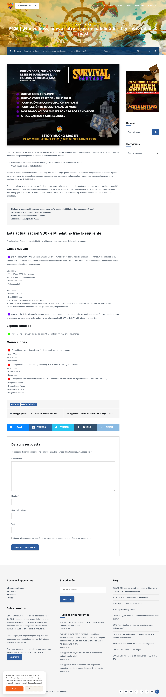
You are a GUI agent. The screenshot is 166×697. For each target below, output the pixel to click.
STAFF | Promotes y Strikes (124, 610)
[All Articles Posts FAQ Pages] (130, 51)
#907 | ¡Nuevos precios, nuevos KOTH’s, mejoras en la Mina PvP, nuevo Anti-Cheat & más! (105, 414)
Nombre (15, 496)
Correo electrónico (19, 510)
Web (13, 524)
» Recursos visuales (15, 588)
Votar (119, 5)
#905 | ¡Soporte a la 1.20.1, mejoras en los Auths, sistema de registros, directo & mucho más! (52, 414)
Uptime (11, 598)
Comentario (16, 459)
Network (17, 51)
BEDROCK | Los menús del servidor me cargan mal (133, 644)
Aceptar (14, 689)
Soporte (152, 5)
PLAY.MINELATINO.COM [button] (27, 5)
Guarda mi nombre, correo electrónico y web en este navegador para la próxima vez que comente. (52, 538)
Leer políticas (34, 689)
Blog (103, 5)
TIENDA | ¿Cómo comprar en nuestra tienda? (131, 597)
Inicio (95, 5)
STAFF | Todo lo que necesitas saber (128, 603)
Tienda (128, 5)
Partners (12, 591)
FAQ (111, 5)
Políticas (12, 595)
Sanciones (139, 5)
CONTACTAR (14, 657)
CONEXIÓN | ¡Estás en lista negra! (127, 650)
